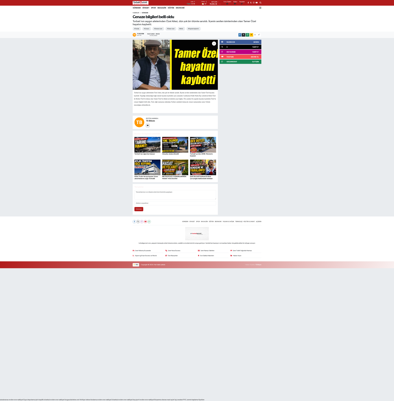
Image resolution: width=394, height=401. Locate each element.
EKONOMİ (180, 8)
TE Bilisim (150, 121)
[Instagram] (141, 221)
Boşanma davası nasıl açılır (164, 400)
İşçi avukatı (179, 400)
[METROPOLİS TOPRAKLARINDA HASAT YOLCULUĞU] (175, 167)
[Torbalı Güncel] (140, 3)
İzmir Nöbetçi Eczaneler (143, 250)
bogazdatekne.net (72, 400)
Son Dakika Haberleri (207, 255)
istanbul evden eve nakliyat (54, 400)
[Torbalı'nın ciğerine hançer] (147, 145)
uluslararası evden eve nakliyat (11, 400)
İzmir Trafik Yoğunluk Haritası (242, 250)
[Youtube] (145, 221)
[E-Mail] (147, 125)
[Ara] (260, 3)
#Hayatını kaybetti (193, 28)
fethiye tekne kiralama (88, 400)
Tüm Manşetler (173, 255)
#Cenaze (146, 28)
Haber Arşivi (237, 255)
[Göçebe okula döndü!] (175, 145)
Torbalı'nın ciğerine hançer (144, 154)
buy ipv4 (136, 400)
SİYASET (145, 8)
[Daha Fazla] (251, 35)
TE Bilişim (258, 264)
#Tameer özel (158, 28)
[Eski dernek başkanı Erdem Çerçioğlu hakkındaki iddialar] (203, 167)
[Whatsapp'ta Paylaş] (247, 35)
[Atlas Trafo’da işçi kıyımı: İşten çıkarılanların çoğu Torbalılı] (147, 167)
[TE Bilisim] (139, 122)
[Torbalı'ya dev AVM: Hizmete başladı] (203, 145)
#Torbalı (136, 28)
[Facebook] (134, 221)
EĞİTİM (171, 8)
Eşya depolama (29, 400)
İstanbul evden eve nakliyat (122, 400)
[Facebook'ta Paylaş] (239, 35)
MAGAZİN (161, 8)
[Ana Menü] (260, 8)
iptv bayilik (39, 400)
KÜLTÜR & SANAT (249, 221)
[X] (138, 221)
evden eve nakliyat (104, 400)
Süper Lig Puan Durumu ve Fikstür (146, 255)
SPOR (153, 8)
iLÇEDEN (258, 221)
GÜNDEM (137, 8)
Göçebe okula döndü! (170, 154)
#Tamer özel (170, 28)
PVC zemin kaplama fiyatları (193, 400)
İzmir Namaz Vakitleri (207, 250)
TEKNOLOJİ (238, 221)
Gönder (139, 209)
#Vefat (181, 28)
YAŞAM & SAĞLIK (228, 221)
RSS (136, 264)
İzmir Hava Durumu (174, 250)
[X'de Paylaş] (243, 35)
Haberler (136, 13)
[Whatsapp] (149, 221)
